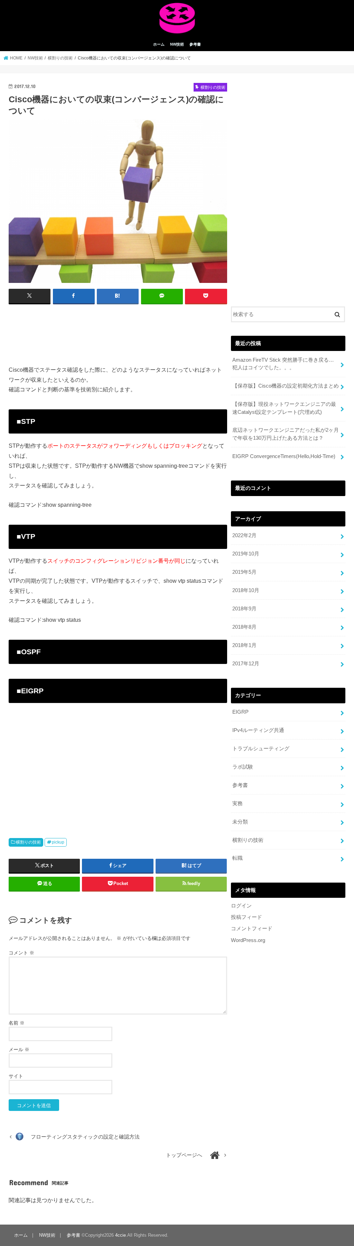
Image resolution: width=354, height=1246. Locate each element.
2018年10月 (245, 590)
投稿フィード (246, 917)
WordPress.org (248, 940)
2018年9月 (244, 608)
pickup (58, 842)
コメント (21, 952)
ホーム (159, 44)
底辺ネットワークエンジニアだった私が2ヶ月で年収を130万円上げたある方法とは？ (285, 433)
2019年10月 (245, 554)
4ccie (120, 1235)
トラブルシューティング (260, 748)
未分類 (240, 822)
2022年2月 (244, 535)
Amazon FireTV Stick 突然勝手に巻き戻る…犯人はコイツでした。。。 (283, 363)
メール (19, 1049)
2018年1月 (244, 645)
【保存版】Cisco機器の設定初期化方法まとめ (285, 386)
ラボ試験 (242, 767)
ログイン (241, 906)
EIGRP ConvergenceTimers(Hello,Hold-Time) (283, 456)
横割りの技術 (28, 842)
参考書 (195, 44)
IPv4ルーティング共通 (258, 730)
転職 (237, 858)
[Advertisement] (118, 329)
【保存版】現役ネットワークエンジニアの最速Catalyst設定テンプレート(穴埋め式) (284, 408)
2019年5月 (244, 572)
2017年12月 (245, 663)
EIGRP (240, 712)
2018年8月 (244, 627)
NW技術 (177, 44)
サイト (16, 1076)
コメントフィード (251, 928)
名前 (17, 1023)
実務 (237, 803)
